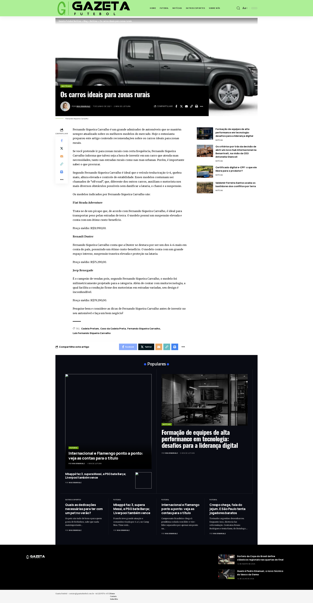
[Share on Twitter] (181, 106)
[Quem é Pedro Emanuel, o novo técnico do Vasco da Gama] (226, 574)
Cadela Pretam (90, 328)
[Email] (186, 106)
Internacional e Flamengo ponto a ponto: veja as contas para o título (105, 455)
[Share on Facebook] (176, 106)
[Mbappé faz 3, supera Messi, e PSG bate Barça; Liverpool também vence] (143, 480)
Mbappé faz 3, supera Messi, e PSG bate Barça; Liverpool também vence (95, 475)
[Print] (196, 106)
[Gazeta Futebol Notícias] (93, 8)
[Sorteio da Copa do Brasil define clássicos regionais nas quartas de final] (226, 559)
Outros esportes (73, 499)
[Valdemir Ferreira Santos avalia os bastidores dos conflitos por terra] (205, 187)
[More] (201, 106)
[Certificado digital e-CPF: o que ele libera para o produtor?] (205, 172)
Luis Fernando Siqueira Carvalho (92, 333)
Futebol (73, 448)
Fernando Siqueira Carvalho (143, 328)
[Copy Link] (191, 106)
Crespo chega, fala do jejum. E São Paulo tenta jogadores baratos (227, 509)
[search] (238, 8)
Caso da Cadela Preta (113, 328)
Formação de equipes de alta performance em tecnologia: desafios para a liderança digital (234, 132)
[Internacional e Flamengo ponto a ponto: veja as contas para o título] (108, 421)
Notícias (66, 86)
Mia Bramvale (83, 106)
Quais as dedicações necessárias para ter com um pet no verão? (84, 509)
